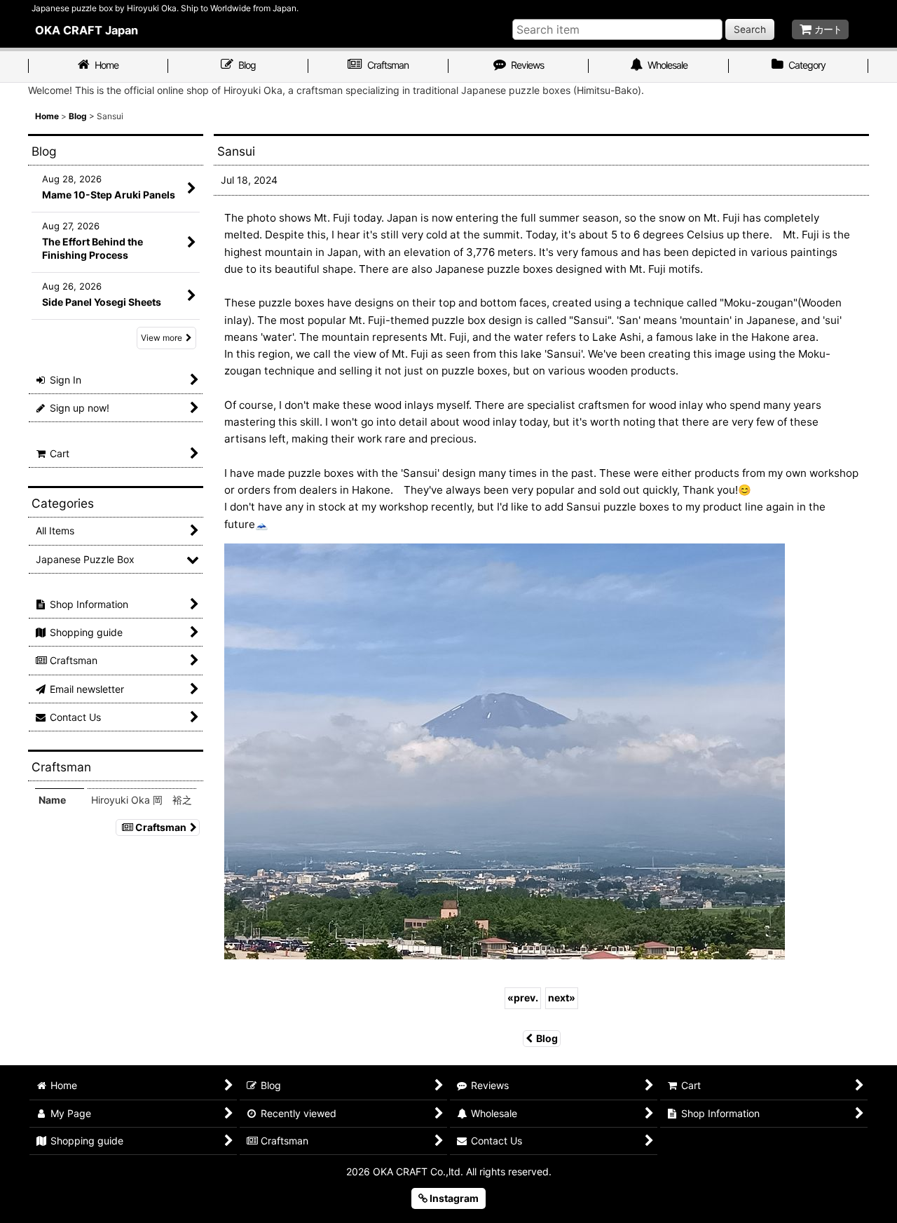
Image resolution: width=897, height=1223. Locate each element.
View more (161, 337)
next (561, 998)
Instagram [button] (453, 1198)
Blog (547, 1038)
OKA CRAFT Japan (86, 30)
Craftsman (160, 827)
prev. (522, 998)
